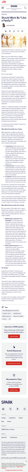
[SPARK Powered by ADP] (14, 6)
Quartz (10, 88)
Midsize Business (6, 316)
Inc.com (3, 82)
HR (9, 319)
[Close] (26, 461)
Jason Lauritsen (10, 25)
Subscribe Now (14, 336)
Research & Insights (18, 316)
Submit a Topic (14, 390)
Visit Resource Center (14, 363)
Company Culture (6, 313)
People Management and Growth (10, 310)
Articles (4, 319)
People (4, 14)
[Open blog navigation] (2, 8)
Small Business (17, 313)
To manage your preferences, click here (14, 470)
